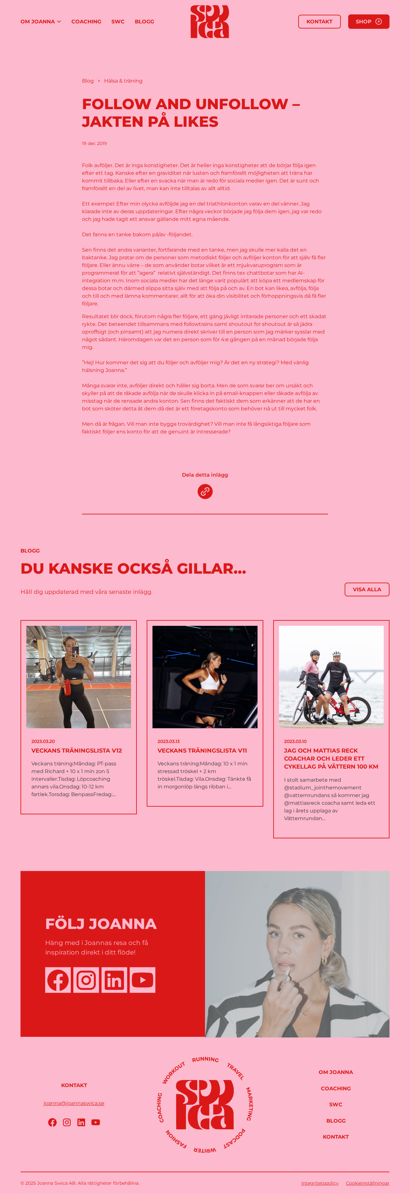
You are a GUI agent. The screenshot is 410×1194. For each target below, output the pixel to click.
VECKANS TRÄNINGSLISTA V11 (202, 750)
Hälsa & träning (123, 81)
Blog (88, 81)
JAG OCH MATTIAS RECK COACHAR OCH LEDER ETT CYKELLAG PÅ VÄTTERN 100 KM (331, 758)
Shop (364, 22)
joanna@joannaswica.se (74, 1103)
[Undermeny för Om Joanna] (59, 22)
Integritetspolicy (320, 1183)
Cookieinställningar (368, 1183)
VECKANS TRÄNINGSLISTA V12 (76, 750)
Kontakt (319, 22)
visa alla (367, 589)
